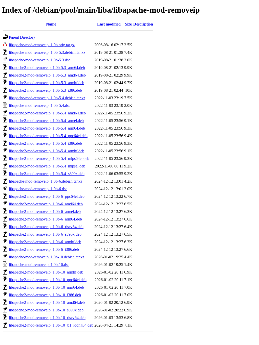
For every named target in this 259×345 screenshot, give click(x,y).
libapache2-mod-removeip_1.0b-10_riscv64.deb (47, 317)
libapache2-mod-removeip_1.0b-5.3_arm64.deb (47, 67)
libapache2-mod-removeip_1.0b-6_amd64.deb (46, 204)
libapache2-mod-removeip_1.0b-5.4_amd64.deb (47, 113)
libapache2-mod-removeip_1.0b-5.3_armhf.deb (46, 83)
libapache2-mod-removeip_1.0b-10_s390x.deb (46, 310)
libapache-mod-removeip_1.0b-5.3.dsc (39, 60)
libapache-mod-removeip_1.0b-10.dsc (39, 264)
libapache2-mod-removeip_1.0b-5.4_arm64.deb (47, 128)
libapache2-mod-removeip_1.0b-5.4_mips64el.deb (49, 158)
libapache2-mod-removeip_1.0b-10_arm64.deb (46, 287)
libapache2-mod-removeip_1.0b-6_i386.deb (44, 249)
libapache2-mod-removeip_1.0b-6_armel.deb (45, 211)
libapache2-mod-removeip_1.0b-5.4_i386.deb (45, 143)
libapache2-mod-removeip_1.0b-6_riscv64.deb (46, 227)
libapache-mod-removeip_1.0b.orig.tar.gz (42, 45)
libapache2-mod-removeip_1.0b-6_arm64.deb (45, 219)
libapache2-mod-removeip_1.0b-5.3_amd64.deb (47, 75)
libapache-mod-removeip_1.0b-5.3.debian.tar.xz (47, 52)
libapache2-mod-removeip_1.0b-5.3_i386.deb (45, 90)
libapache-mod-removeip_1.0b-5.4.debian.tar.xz (47, 98)
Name (51, 24)
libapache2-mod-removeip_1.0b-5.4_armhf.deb (46, 151)
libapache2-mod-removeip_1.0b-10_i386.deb (45, 295)
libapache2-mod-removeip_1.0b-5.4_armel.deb (46, 120)
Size (128, 24)
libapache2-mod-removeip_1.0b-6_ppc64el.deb (46, 196)
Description (143, 24)
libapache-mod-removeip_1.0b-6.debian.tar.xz (45, 181)
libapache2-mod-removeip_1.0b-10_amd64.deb (47, 302)
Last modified (109, 24)
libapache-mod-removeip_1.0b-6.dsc (38, 189)
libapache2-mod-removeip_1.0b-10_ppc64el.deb (48, 280)
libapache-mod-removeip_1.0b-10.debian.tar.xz (46, 257)
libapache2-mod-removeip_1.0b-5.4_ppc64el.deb (48, 136)
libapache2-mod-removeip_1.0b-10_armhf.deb (46, 272)
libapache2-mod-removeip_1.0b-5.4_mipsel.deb (47, 166)
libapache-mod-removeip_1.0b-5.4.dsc (39, 105)
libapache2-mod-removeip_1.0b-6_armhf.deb (45, 242)
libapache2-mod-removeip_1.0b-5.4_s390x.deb (46, 173)
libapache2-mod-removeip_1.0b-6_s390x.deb (45, 234)
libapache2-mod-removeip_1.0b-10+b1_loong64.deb (51, 325)
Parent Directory (22, 37)
